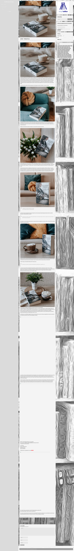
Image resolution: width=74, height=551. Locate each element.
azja (61, 45)
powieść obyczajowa (60, 53)
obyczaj (34, 40)
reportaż (62, 54)
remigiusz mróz (59, 54)
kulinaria (60, 49)
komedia (62, 48)
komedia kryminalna (66, 48)
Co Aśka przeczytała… (9, 1)
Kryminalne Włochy (4, 6)
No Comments (39, 40)
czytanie (66, 45)
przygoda (64, 53)
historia (28, 40)
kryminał (69, 48)
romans (36, 40)
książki (58, 49)
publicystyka (67, 53)
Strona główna (4, 4)
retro (64, 54)
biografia (64, 45)
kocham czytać (59, 48)
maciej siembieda (68, 49)
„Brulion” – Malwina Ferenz (25, 38)
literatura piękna (31, 40)
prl (62, 53)
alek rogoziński (59, 45)
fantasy (71, 45)
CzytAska (26, 40)
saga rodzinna (69, 54)
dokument (69, 45)
